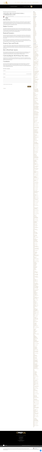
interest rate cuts (34, 301)
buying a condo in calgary (35, 88)
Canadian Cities (34, 170)
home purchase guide (35, 266)
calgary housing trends (35, 120)
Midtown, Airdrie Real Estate (36, 327)
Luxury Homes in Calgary (35, 318)
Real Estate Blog (34, 14)
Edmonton (34, 231)
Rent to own (34, 377)
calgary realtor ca (35, 160)
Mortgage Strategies (35, 337)
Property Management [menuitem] (35, 2)
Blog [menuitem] (28, 2)
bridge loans (34, 80)
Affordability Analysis (35, 57)
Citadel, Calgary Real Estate (36, 198)
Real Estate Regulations (35, 366)
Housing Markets (35, 293)
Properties (18, 2)
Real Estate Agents (35, 357)
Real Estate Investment (35, 361)
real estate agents (35, 47)
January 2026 (34, 23)
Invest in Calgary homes (35, 303)
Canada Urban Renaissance (35, 168)
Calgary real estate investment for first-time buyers (35, 140)
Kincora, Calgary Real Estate (36, 312)
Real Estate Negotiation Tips (36, 365)
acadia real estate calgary (35, 56)
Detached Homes (35, 221)
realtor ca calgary (35, 371)
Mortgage (34, 335)
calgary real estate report (35, 156)
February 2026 (34, 22)
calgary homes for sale (35, 44)
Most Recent (34, 17)
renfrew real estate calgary (35, 376)
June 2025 (34, 28)
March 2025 (34, 30)
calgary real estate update (35, 159)
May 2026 (34, 20)
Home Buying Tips (35, 263)
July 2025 (34, 27)
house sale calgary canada (35, 284)
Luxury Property (34, 320)
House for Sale (34, 279)
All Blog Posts (34, 12)
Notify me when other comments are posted (8, 84)
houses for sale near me (35, 290)
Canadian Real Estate (35, 177)
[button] (16, 435)
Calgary (34, 92)
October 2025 (34, 25)
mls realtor (34, 332)
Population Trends (35, 346)
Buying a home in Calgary (35, 89)
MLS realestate (34, 331)
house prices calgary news (35, 283)
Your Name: (4, 70)
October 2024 (34, 34)
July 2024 (34, 36)
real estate (34, 354)
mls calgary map (34, 328)
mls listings (34, 330)
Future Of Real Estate (35, 252)
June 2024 (34, 37)
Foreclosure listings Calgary (36, 248)
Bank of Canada (34, 67)
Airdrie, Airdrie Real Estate (35, 63)
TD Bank (34, 402)
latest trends (34, 313)
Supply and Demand (35, 396)
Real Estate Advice (35, 355)
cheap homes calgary (35, 190)
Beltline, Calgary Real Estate (36, 71)
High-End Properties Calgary (36, 261)
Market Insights (34, 323)
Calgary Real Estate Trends (35, 157)
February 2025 (34, 31)
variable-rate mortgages (35, 420)
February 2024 (34, 40)
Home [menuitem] (15, 2)
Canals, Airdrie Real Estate (35, 182)
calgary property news (35, 129)
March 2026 (34, 21)
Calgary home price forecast (36, 108)
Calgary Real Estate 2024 (35, 131)
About (30, 2)
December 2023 (34, 41)
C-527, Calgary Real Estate (35, 91)
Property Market (35, 348)
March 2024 (34, 39)
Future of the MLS (35, 253)
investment (34, 304)
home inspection (34, 265)
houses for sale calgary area (36, 286)
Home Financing (34, 264)
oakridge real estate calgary (36, 341)
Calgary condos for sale (35, 98)
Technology (34, 406)
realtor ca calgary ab (35, 372)
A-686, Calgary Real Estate (35, 55)
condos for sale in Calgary (35, 207)
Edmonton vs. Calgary (35, 232)
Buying (22, 2)
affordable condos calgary (35, 61)
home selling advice (35, 267)
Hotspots (34, 278)
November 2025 (34, 24)
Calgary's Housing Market (35, 166)
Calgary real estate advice (35, 132)
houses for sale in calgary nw (36, 289)
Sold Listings (34, 15)
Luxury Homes (34, 317)
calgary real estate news (35, 151)
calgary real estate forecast (35, 137)
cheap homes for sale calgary (36, 191)
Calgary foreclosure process (36, 103)
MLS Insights (34, 329)
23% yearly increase (35, 53)
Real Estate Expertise (35, 360)
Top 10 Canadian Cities (35, 409)
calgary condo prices (35, 97)
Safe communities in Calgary (36, 386)
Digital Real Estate (35, 222)
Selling (25, 2)
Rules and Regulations (35, 380)
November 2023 (34, 42)
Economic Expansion (35, 224)
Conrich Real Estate (35, 208)
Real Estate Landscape (35, 363)
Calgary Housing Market (35, 116)
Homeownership (34, 269)
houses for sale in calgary (35, 46)
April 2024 (34, 38)
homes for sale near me (35, 276)
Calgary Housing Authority (35, 114)
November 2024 (34, 33)
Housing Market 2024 (35, 292)
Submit (29, 86)
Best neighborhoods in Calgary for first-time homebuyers (35, 78)
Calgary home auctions (35, 105)
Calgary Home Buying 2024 (36, 106)
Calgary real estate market (35, 143)
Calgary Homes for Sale (35, 111)
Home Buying (34, 262)
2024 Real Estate (34, 52)
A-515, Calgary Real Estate (35, 54)
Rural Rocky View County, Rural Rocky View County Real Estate (35, 383)
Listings (34, 314)
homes (33, 270)
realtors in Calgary (35, 374)
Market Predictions (35, 324)
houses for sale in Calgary (35, 287)
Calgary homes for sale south (36, 112)
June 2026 (34, 19)
